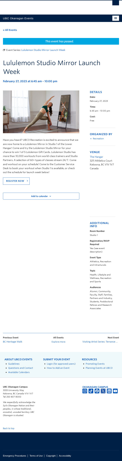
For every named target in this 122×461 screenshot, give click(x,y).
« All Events (10, 30)
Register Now (15, 181)
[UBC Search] (115, 3)
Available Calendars (19, 372)
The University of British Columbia (52, 6)
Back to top (9, 428)
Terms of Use (36, 455)
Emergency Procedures (14, 455)
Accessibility (65, 455)
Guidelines (13, 364)
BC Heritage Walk (12, 341)
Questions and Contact (20, 368)
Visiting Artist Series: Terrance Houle (100, 341)
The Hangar (96, 156)
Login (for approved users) (61, 364)
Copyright (50, 455)
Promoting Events (95, 364)
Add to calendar (39, 196)
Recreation (98, 138)
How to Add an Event (58, 368)
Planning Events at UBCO (99, 368)
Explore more (58, 342)
